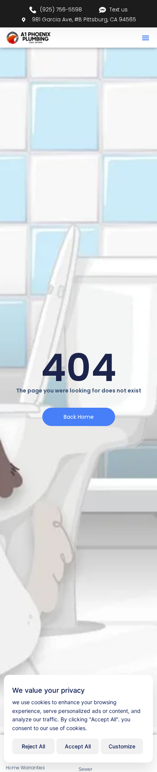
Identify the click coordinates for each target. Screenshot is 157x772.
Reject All (33, 746)
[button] (145, 37)
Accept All (78, 746)
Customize (122, 746)
